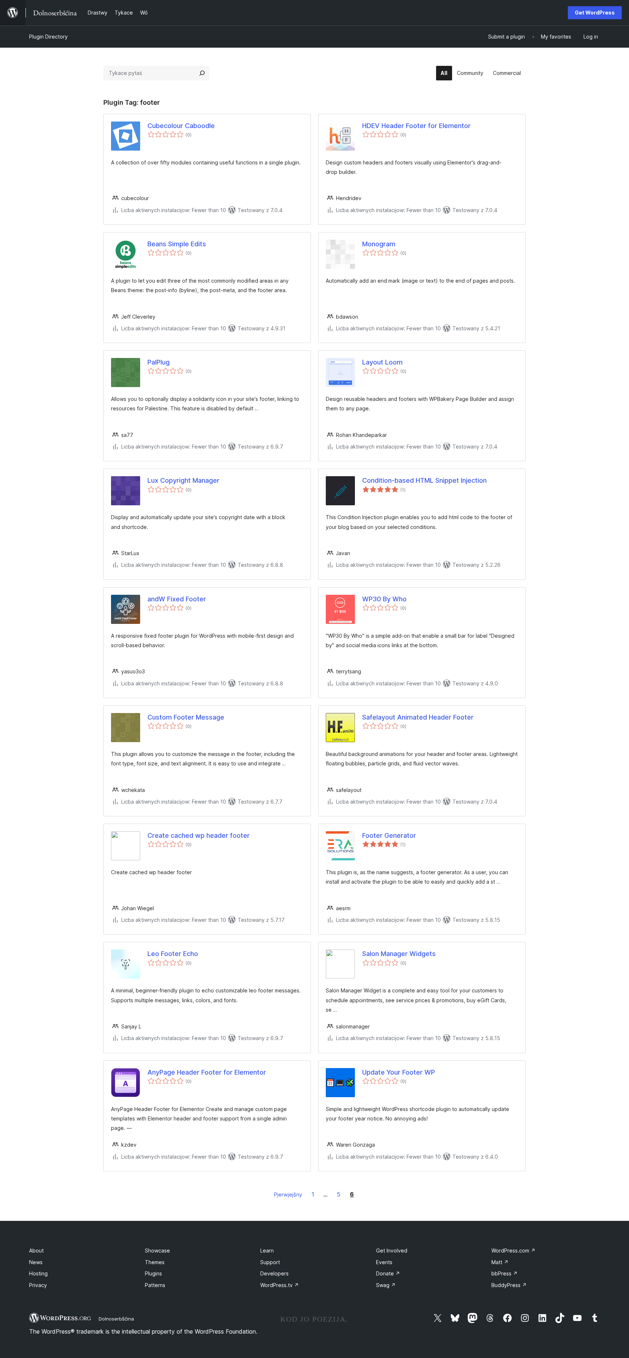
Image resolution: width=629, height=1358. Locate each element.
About (36, 1250)
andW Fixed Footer (176, 599)
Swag (386, 1285)
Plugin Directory (48, 36)
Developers (274, 1273)
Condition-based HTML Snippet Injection (424, 480)
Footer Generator (389, 835)
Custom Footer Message (185, 717)
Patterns (155, 1285)
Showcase (157, 1250)
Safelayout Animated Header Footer (418, 717)
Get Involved (391, 1250)
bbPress (504, 1273)
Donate (388, 1273)
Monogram (378, 244)
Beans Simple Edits (176, 244)
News (36, 1262)
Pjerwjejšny (288, 1194)
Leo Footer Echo (172, 953)
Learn (267, 1250)
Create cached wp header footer (198, 835)
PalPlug (158, 362)
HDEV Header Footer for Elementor (416, 126)
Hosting (38, 1273)
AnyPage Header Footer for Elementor (206, 1072)
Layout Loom (382, 362)
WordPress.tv (279, 1285)
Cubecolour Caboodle (181, 126)
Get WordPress (595, 12)
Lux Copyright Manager (183, 480)
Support (270, 1262)
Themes (155, 1262)
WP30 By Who (384, 599)
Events (384, 1262)
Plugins (153, 1273)
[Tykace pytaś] (202, 73)
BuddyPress (509, 1285)
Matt (500, 1262)
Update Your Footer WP (398, 1072)
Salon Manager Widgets (399, 953)
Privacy (38, 1285)
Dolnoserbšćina (116, 1319)
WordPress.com (513, 1250)
